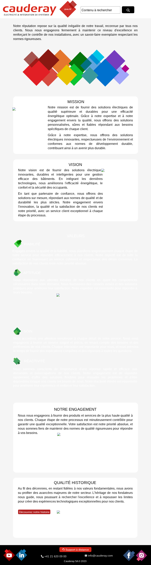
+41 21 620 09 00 (55, 556)
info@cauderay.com (100, 555)
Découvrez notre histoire (34, 512)
